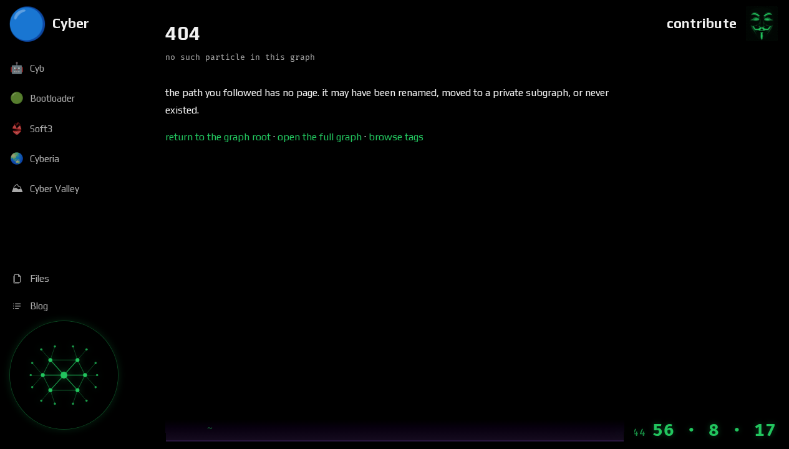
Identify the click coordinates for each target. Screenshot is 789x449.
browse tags (396, 137)
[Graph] (64, 375)
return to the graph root (218, 137)
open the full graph (320, 137)
